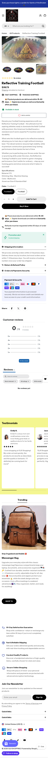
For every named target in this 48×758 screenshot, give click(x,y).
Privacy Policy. (7, 706)
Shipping (5, 90)
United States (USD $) (14, 724)
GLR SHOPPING (14, 749)
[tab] (22, 500)
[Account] (40, 15)
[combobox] (24, 26)
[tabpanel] (24, 393)
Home (4, 33)
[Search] (43, 26)
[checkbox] (37, 381)
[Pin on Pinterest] (25, 308)
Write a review (24, 361)
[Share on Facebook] (11, 308)
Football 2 (8, 192)
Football (21, 192)
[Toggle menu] (3, 15)
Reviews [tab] (9, 369)
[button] (24, 336)
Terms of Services (32, 703)
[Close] (43, 235)
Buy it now (24, 206)
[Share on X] (18, 308)
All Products (14, 33)
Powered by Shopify (30, 749)
